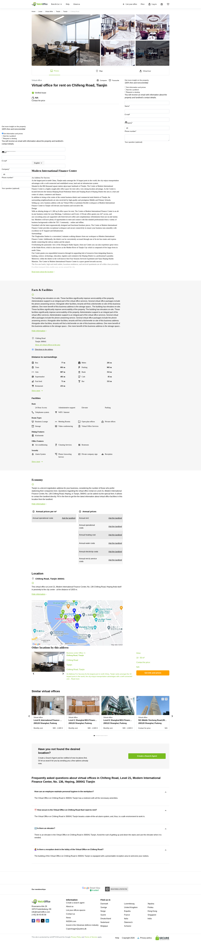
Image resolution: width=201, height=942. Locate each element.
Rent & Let (55, 4)
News (68, 918)
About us (76, 4)
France (127, 915)
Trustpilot (128, 124)
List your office (131, 4)
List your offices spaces (75, 910)
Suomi (103, 915)
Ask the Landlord (132, 90)
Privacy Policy (76, 937)
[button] (33, 673)
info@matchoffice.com (41, 912)
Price (142, 4)
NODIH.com (71, 921)
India (150, 919)
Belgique (104, 926)
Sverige (103, 907)
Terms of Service (91, 937)
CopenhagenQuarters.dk (76, 929)
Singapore (152, 915)
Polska (150, 907)
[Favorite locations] (168, 4)
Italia (126, 919)
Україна (151, 904)
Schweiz (127, 926)
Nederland (104, 922)
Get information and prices (136, 87)
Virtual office (49, 11)
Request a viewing (133, 92)
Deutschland (105, 919)
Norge (103, 911)
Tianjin (58, 11)
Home (33, 11)
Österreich (128, 922)
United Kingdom (130, 907)
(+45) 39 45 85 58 (39, 915)
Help (67, 4)
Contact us (70, 914)
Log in (154, 4)
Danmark (104, 904)
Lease (40, 11)
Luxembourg (129, 904)
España (127, 911)
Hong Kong (152, 911)
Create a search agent (75, 903)
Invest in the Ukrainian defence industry (82, 925)
